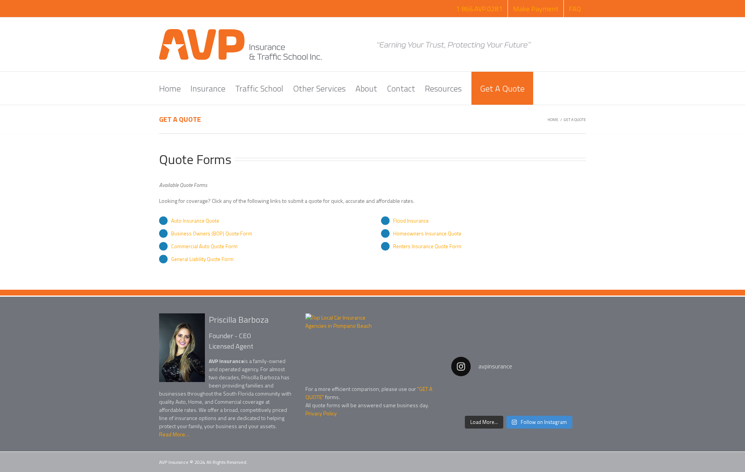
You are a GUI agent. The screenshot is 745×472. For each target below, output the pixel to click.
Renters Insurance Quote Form (427, 246)
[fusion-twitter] (323, 431)
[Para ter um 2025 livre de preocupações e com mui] (565, 397)
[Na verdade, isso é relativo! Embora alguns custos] (518, 397)
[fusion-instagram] (337, 431)
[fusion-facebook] (308, 431)
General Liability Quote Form (202, 259)
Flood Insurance (411, 221)
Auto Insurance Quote (195, 221)
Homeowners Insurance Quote (427, 233)
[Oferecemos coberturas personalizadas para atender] (472, 397)
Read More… (174, 434)
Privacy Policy (321, 413)
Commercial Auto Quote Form (204, 246)
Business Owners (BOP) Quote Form (211, 233)
